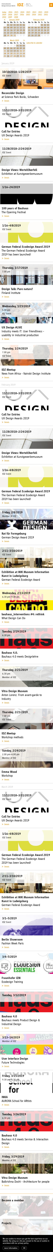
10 (15, 28)
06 (24, 25)
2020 (46, 12)
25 (18, 33)
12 (21, 28)
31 (15, 35)
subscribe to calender (34, 43)
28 (5, 35)
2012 (40, 15)
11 (18, 28)
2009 (10, 17)
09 (11, 28)
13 (24, 28)
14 (5, 30)
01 (8, 25)
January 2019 (14, 20)
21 (5, 33)
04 (18, 25)
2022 (34, 12)
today (4, 12)
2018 (10, 15)
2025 (16, 12)
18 (18, 30)
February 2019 (38, 20)
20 (24, 30)
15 (8, 30)
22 (8, 33)
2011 (46, 15)
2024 (22, 12)
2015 (28, 15)
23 (11, 33)
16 (11, 30)
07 (5, 28)
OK (24, 1248)
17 (15, 30)
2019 (4, 15)
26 (21, 33)
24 (15, 33)
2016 (22, 15)
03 (15, 25)
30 (11, 35)
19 (21, 30)
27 (24, 33)
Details (6, 101)
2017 (16, 15)
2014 (34, 15)
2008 (16, 17)
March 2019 (14, 40)
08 (8, 28)
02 (11, 25)
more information (10, 1248)
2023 (28, 12)
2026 (10, 12)
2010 (4, 17)
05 (21, 25)
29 (8, 35)
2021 (40, 12)
